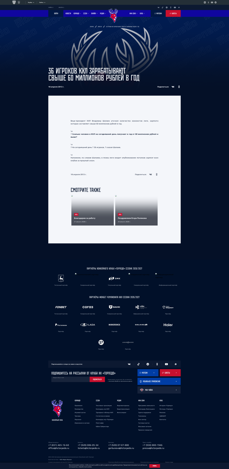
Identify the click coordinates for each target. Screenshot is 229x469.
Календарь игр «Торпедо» (105, 419)
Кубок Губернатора (102, 426)
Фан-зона (141, 400)
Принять (155, 466)
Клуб (161, 400)
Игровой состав (80, 412)
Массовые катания (144, 426)
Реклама (162, 412)
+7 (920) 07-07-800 (118, 445)
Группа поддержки (144, 412)
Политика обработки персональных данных (121, 462)
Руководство (79, 409)
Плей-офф (100, 423)
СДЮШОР (162, 416)
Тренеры (78, 416)
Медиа (119, 400)
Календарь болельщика (146, 409)
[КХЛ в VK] (205, 2)
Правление (78, 405)
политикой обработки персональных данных (120, 381)
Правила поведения (145, 430)
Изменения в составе (82, 423)
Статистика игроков (103, 416)
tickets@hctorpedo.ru (89, 448)
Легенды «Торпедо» (166, 409)
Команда (77, 400)
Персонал (78, 419)
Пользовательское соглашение (149, 462)
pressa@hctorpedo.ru (153, 448)
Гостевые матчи (144, 423)
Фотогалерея (121, 412)
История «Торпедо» (166, 405)
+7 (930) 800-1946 (152, 445)
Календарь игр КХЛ (102, 409)
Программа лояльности (146, 405)
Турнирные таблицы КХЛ (104, 412)
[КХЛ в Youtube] (212, 2)
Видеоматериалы (123, 405)
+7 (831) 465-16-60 (58, 445)
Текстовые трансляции (104, 405)
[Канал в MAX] (179, 7)
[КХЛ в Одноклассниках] (208, 2)
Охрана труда (169, 462)
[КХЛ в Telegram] (215, 2)
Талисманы (142, 416)
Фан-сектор (142, 419)
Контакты (162, 419)
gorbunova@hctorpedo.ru (121, 448)
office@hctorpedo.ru (58, 448)
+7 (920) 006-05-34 (88, 445)
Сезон (98, 400)
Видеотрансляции (123, 409)
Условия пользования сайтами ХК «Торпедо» (60, 462)
